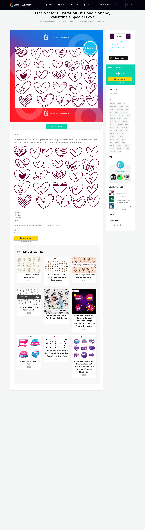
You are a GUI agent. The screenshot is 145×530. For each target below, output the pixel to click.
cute (127, 109)
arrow (119, 103)
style (123, 142)
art (124, 103)
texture (119, 145)
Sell (120, 5)
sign (111, 142)
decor (116, 112)
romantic (120, 136)
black (121, 106)
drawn (119, 118)
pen (118, 133)
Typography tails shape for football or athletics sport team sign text (56, 353)
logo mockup (121, 41)
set (118, 139)
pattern (112, 133)
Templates (106, 5)
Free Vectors (113, 94)
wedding (112, 151)
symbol (112, 145)
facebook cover (115, 50)
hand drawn (119, 124)
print (123, 133)
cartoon (112, 109)
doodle (128, 115)
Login (130, 5)
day (111, 112)
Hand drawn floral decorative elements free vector (56, 277)
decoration (124, 112)
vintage (118, 148)
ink (111, 130)
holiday (112, 127)
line (121, 130)
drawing (112, 118)
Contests (90, 5)
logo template (114, 44)
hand (111, 124)
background (113, 106)
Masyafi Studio (120, 172)
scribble (112, 139)
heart (126, 124)
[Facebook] (111, 225)
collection (120, 109)
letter (116, 130)
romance (112, 136)
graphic (117, 121)
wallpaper (126, 148)
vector (112, 148)
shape (124, 139)
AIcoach (51, 5)
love (126, 130)
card (126, 106)
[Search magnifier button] (128, 36)
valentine (126, 145)
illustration (125, 127)
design (121, 115)
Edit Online (58, 126)
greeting (124, 121)
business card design (117, 47)
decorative (113, 115)
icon (118, 127)
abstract (112, 103)
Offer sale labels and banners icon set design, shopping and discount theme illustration (84, 366)
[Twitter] (114, 225)
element (126, 118)
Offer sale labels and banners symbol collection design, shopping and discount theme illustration (84, 320)
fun (111, 121)
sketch (117, 142)
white (119, 151)
